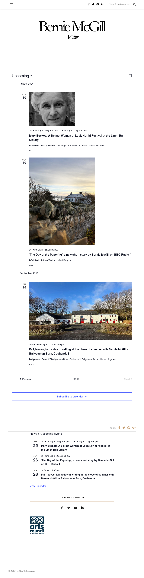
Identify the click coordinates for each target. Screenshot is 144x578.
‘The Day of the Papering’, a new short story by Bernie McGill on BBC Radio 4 (80, 254)
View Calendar (38, 486)
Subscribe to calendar (70, 396)
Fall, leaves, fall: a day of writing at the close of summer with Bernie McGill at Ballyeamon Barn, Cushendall (77, 476)
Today (76, 378)
